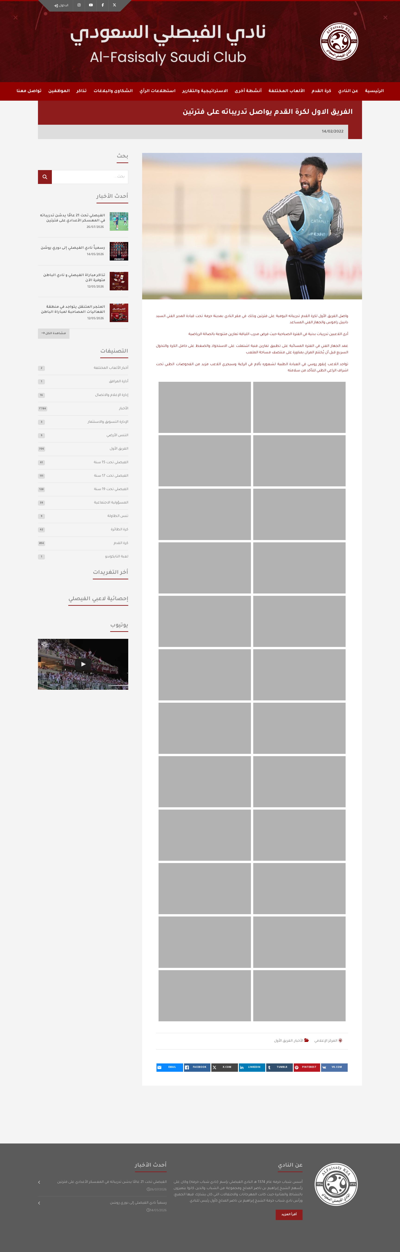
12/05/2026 (96, 287)
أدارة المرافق (118, 382)
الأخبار (298, 1041)
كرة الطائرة (119, 530)
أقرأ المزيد (289, 1214)
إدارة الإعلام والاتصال (111, 395)
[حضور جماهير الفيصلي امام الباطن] (83, 664)
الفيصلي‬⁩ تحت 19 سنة (111, 489)
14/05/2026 (95, 254)
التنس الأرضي (117, 436)
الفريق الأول (283, 1041)
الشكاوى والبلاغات (113, 91)
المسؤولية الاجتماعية (111, 503)
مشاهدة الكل (55, 333)
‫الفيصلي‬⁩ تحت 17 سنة (111, 476)
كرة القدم (121, 543)
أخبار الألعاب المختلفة (111, 368)
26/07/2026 (95, 227)
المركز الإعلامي (325, 1041)
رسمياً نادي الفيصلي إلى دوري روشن (73, 248)
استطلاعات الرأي (157, 91)
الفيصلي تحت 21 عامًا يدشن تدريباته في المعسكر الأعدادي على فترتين (112, 1182)
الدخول (63, 5)
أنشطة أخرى (248, 91)
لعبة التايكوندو (116, 557)
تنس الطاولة (117, 516)
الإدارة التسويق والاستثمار (108, 422)
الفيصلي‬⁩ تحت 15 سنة (111, 463)
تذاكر (82, 91)
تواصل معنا (28, 91)
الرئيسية (374, 91)
